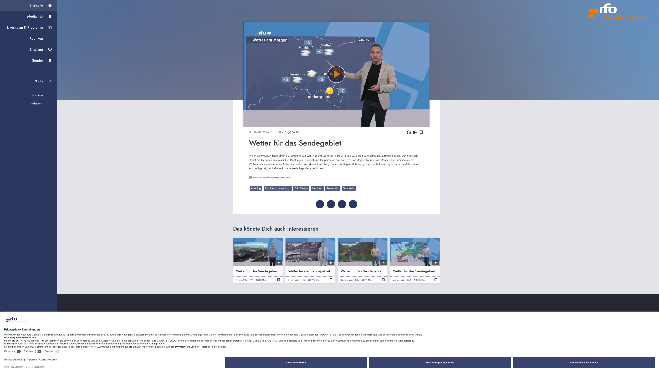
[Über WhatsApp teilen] (342, 204)
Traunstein (348, 188)
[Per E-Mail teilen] (353, 204)
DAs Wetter (301, 188)
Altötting (256, 188)
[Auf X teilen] (331, 204)
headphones (408, 132)
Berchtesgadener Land (277, 188)
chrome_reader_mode (415, 132)
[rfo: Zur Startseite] (617, 11)
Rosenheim (333, 188)
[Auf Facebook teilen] (320, 204)
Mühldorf (317, 188)
